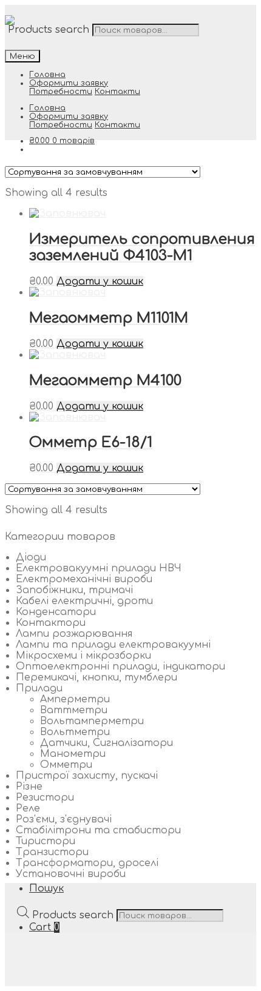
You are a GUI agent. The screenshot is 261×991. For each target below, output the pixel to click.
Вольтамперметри (92, 721)
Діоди (31, 557)
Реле (28, 808)
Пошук (46, 888)
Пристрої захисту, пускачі (87, 775)
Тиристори (45, 841)
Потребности (60, 91)
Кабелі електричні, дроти (84, 601)
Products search (48, 29)
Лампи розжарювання (74, 633)
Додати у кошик (99, 281)
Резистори (45, 797)
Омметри (66, 764)
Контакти (117, 91)
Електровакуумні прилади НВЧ (98, 568)
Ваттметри (73, 710)
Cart (44, 927)
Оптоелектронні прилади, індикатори (120, 666)
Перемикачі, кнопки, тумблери (96, 677)
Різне (29, 786)
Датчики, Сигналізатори (106, 742)
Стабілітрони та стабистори (98, 830)
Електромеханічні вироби (84, 579)
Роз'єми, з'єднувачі (64, 819)
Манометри (73, 753)
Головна (47, 74)
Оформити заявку (68, 83)
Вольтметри (75, 732)
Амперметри (75, 699)
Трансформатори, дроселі (87, 863)
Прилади (39, 688)
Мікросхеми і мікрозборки (83, 655)
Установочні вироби (71, 873)
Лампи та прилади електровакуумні (113, 644)
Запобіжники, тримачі (74, 590)
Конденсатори (56, 611)
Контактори (51, 622)
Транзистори (52, 852)
